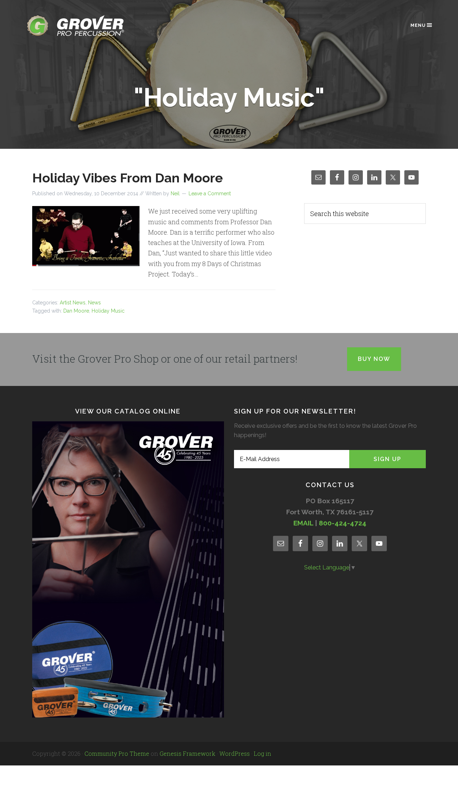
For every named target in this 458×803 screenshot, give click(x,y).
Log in (262, 753)
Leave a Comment (210, 193)
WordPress (234, 753)
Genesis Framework (187, 753)
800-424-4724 (342, 523)
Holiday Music (108, 311)
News (94, 302)
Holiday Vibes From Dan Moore (127, 177)
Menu (418, 25)
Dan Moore (76, 311)
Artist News (73, 302)
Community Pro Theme (116, 753)
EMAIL (303, 523)
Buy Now (374, 359)
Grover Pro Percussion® (87, 25)
